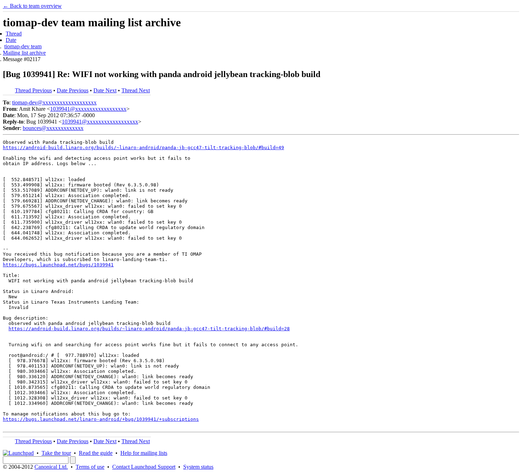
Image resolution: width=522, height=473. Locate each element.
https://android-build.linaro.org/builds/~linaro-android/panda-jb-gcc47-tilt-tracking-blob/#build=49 (143, 147)
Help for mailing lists (143, 453)
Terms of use (90, 467)
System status (198, 467)
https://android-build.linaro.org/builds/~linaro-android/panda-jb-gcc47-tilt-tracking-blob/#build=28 (149, 328)
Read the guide (96, 453)
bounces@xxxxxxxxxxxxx (53, 128)
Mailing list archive (24, 53)
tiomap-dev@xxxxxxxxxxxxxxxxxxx (54, 102)
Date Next (104, 90)
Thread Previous (33, 90)
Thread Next (135, 90)
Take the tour (56, 453)
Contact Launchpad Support (143, 467)
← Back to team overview (32, 6)
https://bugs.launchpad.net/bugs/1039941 (58, 264)
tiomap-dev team (23, 46)
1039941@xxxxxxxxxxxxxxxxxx (88, 109)
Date (11, 40)
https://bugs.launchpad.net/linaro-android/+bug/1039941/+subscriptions (101, 419)
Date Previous (72, 90)
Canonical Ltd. (51, 467)
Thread (14, 34)
